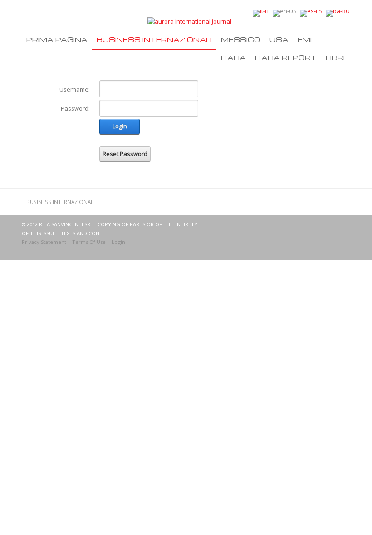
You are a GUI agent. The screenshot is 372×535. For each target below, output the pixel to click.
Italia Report (286, 58)
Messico (240, 39)
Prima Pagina (57, 39)
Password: (75, 108)
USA (279, 39)
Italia (233, 58)
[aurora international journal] (189, 21)
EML (306, 39)
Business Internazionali (154, 39)
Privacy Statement (44, 241)
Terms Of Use (89, 241)
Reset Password (125, 154)
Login (120, 126)
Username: (74, 89)
